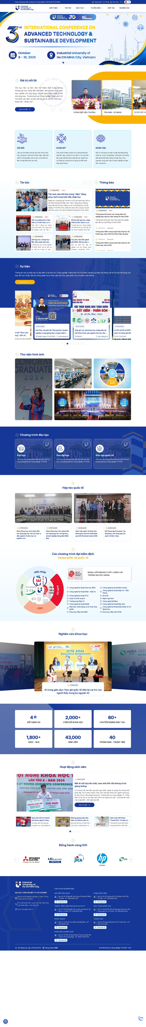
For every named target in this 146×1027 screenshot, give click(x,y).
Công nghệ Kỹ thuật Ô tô (78, 596)
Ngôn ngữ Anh (108, 598)
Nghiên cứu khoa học (73, 634)
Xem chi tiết (23, 109)
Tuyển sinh (96, 8)
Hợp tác (111, 8)
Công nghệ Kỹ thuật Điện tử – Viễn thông (116, 591)
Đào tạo (80, 8)
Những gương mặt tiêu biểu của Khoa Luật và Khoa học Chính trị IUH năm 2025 (40, 819)
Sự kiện (25, 266)
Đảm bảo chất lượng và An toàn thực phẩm (83, 608)
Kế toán (105, 596)
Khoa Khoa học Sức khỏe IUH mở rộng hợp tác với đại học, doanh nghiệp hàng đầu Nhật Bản (57, 534)
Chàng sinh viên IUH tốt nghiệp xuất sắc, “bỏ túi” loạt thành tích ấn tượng (120, 819)
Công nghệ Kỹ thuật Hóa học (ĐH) (82, 588)
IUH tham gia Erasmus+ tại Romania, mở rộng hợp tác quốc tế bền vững (115, 533)
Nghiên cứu (124, 8)
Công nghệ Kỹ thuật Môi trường (115, 588)
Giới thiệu (53, 8)
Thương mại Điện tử (76, 601)
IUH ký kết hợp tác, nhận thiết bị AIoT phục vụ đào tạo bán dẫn (81, 222)
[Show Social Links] (5, 1021)
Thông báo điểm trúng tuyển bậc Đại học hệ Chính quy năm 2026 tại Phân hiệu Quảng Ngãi (112, 234)
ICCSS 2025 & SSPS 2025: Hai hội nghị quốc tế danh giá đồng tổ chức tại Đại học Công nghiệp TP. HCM (80, 333)
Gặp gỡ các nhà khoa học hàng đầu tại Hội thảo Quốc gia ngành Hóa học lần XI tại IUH (41, 333)
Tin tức (68, 8)
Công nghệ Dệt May (110, 601)
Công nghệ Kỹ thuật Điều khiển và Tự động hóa (117, 608)
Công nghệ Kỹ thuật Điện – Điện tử (82, 592)
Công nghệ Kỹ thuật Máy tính (114, 604)
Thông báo (106, 182)
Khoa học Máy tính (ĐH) (78, 612)
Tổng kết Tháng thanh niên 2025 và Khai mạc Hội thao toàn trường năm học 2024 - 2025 (120, 333)
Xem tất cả (23, 282)
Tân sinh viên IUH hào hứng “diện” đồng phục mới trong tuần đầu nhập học (67, 195)
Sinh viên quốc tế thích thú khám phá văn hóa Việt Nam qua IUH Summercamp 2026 (86, 533)
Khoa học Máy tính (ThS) (112, 612)
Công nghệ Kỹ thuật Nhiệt (79, 604)
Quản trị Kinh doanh (77, 598)
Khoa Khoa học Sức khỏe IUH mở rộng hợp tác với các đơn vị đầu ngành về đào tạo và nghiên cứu (29, 534)
